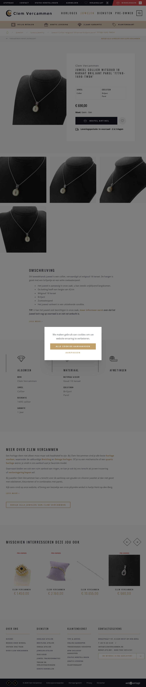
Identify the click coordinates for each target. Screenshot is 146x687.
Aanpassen (73, 352)
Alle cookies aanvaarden (73, 346)
